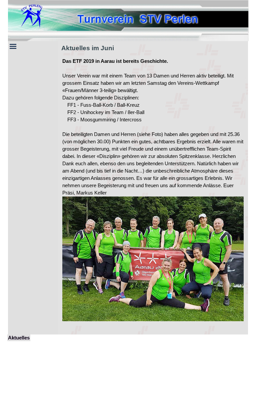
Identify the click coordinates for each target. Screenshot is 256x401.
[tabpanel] (153, 194)
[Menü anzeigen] (13, 46)
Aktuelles (19, 337)
